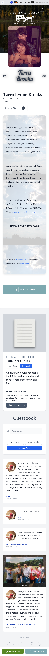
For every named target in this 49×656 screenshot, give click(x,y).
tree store (24, 263)
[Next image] (43, 570)
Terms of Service (31, 645)
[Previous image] (5, 570)
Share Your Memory (16, 405)
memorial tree (22, 259)
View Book (12, 366)
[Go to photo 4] (26, 585)
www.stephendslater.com (23, 212)
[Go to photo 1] (22, 585)
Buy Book (26, 366)
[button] (24, 571)
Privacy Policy (17, 645)
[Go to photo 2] (23, 585)
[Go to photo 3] (25, 585)
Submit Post (24, 448)
